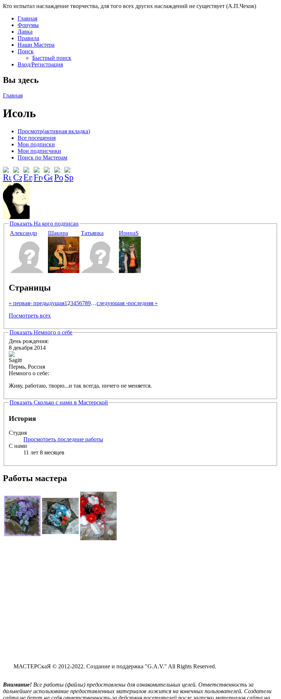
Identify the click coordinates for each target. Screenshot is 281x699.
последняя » (143, 303)
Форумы (28, 25)
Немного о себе (41, 332)
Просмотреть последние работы (63, 439)
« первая (19, 303)
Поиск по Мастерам (42, 157)
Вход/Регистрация (40, 64)
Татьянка (92, 233)
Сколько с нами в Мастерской (59, 402)
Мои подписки (36, 144)
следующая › (112, 303)
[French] (38, 171)
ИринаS (129, 233)
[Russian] (7, 171)
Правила (28, 38)
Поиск (26, 51)
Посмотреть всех (30, 315)
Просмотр (54, 131)
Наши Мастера (36, 45)
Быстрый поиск (51, 58)
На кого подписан (44, 223)
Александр (23, 233)
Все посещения (37, 138)
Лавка (25, 31)
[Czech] (17, 171)
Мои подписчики (39, 151)
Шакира (58, 233)
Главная (27, 18)
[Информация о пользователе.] (28, 271)
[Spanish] (68, 171)
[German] (48, 171)
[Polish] (58, 171)
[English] (27, 171)
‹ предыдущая (47, 303)
